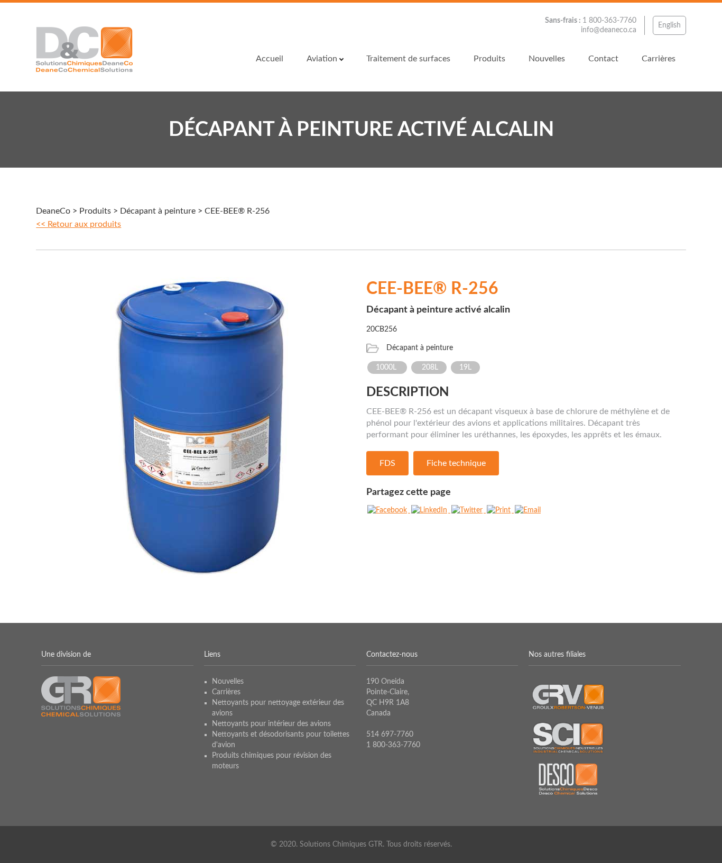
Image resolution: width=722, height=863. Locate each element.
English (669, 25)
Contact (603, 58)
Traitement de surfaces (408, 58)
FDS (387, 463)
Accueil (269, 58)
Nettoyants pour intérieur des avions (271, 724)
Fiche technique (456, 463)
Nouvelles (547, 58)
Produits (489, 58)
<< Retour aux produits (78, 224)
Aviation (322, 58)
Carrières (658, 58)
